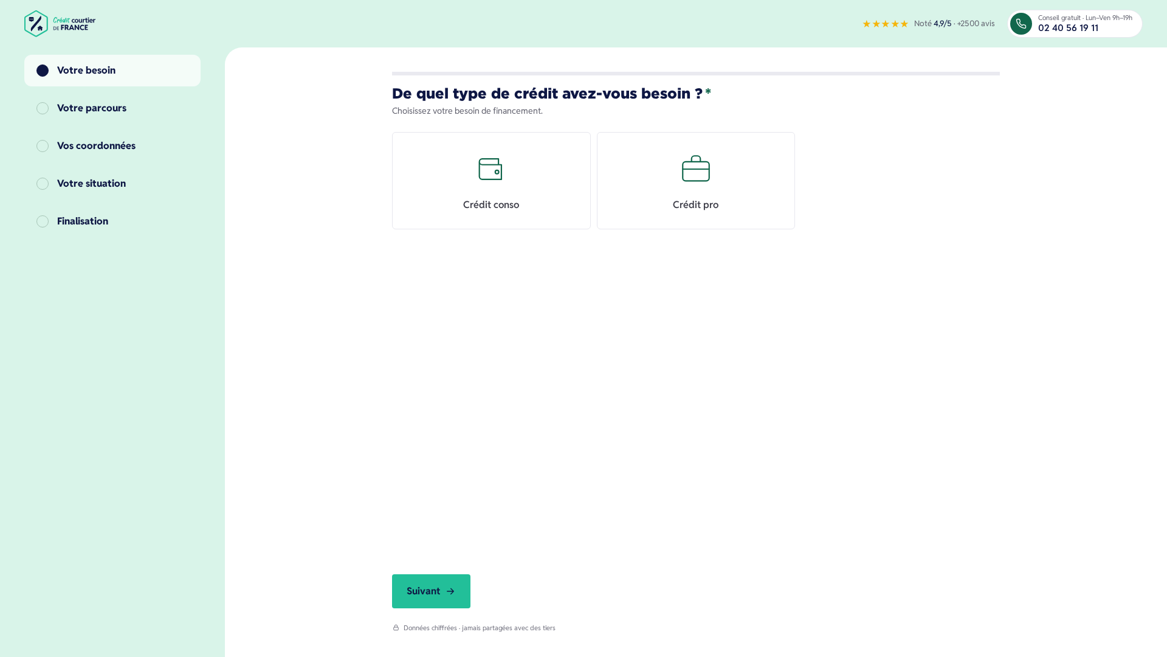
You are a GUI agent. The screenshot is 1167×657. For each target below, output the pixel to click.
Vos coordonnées (96, 145)
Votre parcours (91, 108)
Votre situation (91, 183)
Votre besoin (86, 70)
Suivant (423, 591)
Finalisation (82, 221)
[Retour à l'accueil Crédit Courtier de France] (61, 23)
